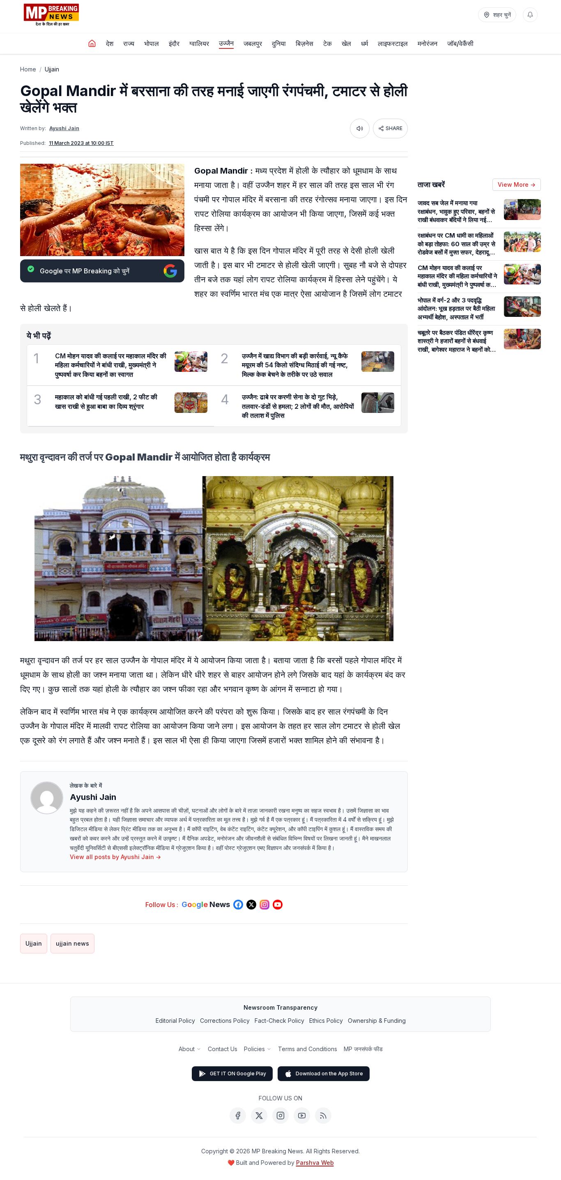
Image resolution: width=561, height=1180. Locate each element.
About (187, 1048)
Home (28, 69)
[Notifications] (530, 14)
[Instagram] (280, 1115)
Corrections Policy (225, 1020)
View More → (517, 184)
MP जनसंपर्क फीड (363, 1048)
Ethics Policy (326, 1020)
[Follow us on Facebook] (238, 905)
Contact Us (222, 1048)
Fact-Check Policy (279, 1020)
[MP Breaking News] (51, 14)
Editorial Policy (175, 1020)
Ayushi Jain (64, 128)
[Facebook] (238, 1115)
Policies (254, 1048)
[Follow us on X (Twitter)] (251, 905)
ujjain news (72, 943)
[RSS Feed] (323, 1115)
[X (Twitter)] (259, 1115)
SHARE (394, 128)
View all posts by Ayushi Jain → (115, 856)
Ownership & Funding (377, 1020)
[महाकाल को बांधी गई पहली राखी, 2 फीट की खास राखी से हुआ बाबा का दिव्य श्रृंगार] (191, 402)
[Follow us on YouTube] (278, 905)
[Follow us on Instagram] (264, 905)
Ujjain (52, 69)
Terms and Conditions (307, 1048)
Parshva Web (315, 1162)
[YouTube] (302, 1115)
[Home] (92, 43)
